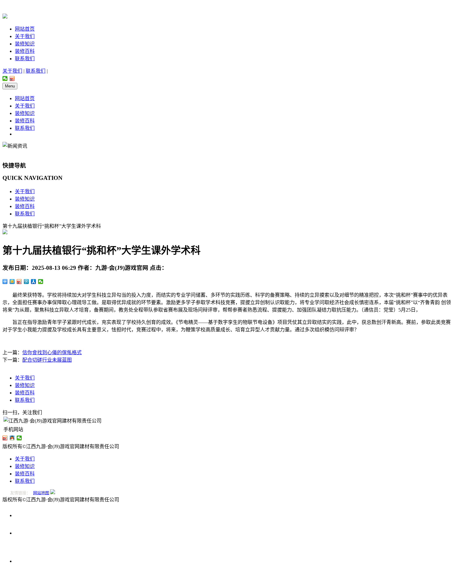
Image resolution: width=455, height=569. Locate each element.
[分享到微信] (5, 78)
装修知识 (25, 43)
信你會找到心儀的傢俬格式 (52, 352)
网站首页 (25, 29)
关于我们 (25, 36)
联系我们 (25, 58)
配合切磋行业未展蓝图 (47, 360)
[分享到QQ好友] (12, 437)
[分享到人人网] (33, 281)
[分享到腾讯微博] (26, 281)
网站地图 (41, 492)
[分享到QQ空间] (12, 281)
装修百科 (25, 51)
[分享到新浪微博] (12, 78)
